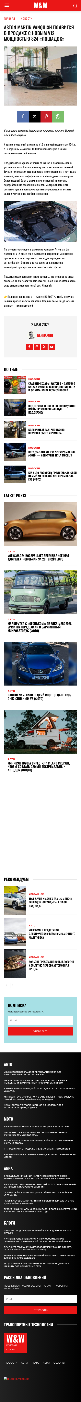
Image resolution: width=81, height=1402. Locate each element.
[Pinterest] (46, 116)
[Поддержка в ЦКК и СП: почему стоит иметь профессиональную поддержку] (15, 407)
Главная (9, 18)
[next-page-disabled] (12, 985)
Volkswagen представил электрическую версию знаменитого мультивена (52, 933)
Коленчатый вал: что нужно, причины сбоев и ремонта (46, 431)
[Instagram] (37, 347)
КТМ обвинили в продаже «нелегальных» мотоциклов (37, 1149)
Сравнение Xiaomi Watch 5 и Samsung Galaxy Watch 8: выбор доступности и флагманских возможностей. (51, 386)
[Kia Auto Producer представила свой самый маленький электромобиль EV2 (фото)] (15, 474)
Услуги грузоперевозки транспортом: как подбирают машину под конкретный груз (36, 1264)
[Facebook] (23, 116)
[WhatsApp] (58, 116)
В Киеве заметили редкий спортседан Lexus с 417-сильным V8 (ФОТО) (39, 697)
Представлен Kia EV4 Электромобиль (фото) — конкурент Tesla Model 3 (51, 453)
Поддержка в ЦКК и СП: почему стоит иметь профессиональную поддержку (52, 409)
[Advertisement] (40, 826)
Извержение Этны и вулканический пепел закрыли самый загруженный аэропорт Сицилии (40, 1185)
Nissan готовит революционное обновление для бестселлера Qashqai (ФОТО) (33, 1106)
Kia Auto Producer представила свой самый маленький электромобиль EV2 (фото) (52, 475)
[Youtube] (52, 347)
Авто (11, 551)
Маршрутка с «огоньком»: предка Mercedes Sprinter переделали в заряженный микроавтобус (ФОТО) (40, 627)
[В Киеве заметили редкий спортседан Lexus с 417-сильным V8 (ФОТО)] (40, 664)
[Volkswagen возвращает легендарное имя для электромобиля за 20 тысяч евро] (40, 524)
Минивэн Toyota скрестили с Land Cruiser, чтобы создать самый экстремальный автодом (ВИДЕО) (39, 766)
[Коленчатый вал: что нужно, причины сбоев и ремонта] (15, 429)
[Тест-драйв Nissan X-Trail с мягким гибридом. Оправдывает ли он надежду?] (15, 900)
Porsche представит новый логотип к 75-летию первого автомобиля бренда (51, 965)
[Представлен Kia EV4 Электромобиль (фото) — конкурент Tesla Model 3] (15, 452)
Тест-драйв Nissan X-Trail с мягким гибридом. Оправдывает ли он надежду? (50, 902)
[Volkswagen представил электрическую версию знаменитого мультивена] (15, 932)
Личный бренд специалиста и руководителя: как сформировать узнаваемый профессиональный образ (37, 1240)
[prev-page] (6, 985)
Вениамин (45, 335)
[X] (34, 116)
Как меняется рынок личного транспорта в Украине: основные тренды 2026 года (36, 1133)
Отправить (40, 1031)
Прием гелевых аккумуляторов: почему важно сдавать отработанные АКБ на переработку (38, 1248)
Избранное (36, 894)
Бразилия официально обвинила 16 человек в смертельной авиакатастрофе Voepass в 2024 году (40, 1210)
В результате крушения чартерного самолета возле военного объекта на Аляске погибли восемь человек (37, 1177)
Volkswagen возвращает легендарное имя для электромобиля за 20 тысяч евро (38, 557)
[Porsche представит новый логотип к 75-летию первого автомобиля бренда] (15, 963)
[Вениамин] (32, 335)
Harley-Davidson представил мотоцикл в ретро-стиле (36, 1126)
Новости (26, 18)
